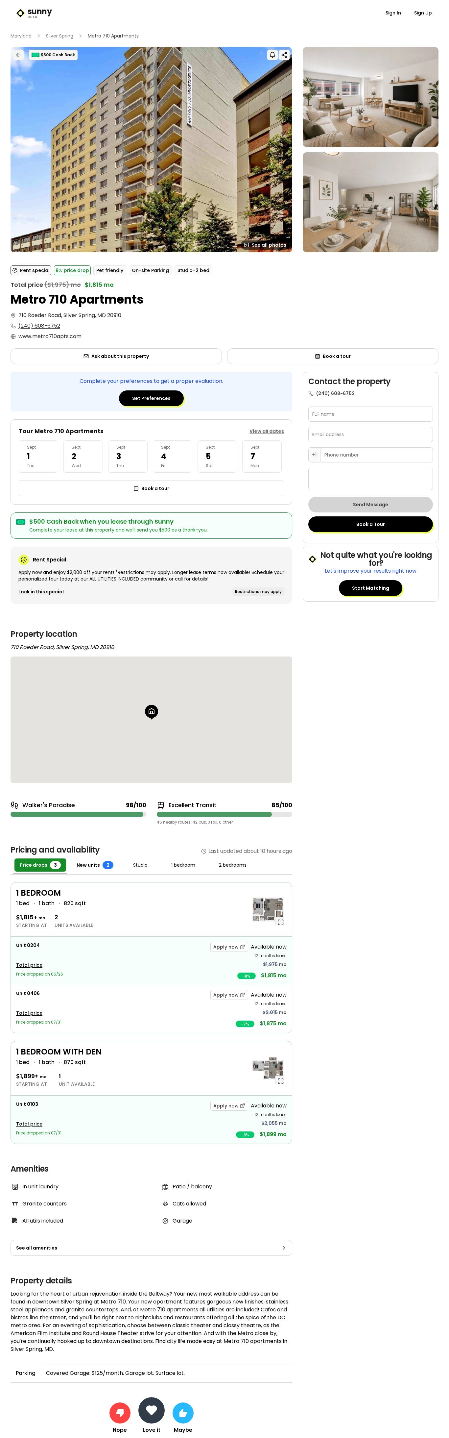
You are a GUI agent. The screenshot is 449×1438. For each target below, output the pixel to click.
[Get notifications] (272, 55)
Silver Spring (59, 36)
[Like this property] (183, 1413)
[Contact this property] (151, 1410)
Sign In (393, 13)
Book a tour (337, 356)
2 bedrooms (233, 865)
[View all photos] (151, 149)
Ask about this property (120, 356)
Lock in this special (41, 591)
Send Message (370, 504)
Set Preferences (151, 398)
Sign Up (423, 13)
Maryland (21, 36)
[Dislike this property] (119, 1413)
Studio (140, 865)
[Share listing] (284, 55)
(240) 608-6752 (39, 326)
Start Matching (370, 588)
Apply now (226, 947)
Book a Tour (370, 524)
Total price (29, 965)
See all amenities (36, 1248)
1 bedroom (183, 865)
